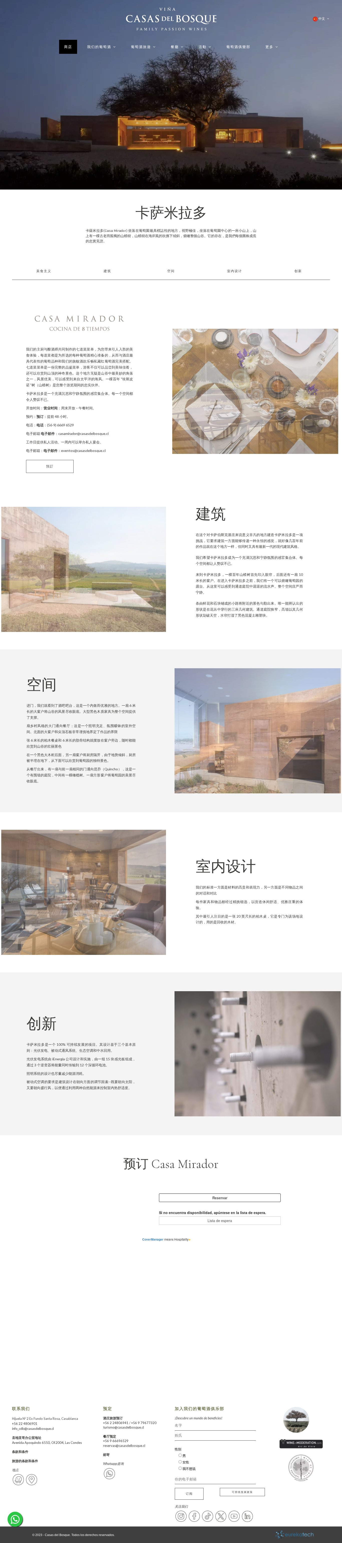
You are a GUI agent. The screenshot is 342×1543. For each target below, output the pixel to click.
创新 (298, 271)
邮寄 (106, 1455)
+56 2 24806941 (115, 1423)
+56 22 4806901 (24, 1424)
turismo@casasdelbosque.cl (123, 1427)
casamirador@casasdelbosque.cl (83, 433)
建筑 (107, 271)
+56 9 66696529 (115, 1441)
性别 (178, 1449)
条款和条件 (20, 1452)
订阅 (189, 1493)
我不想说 (189, 1469)
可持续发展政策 (242, 1491)
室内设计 (234, 271)
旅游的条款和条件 (25, 1461)
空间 (171, 271)
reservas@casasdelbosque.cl (124, 1446)
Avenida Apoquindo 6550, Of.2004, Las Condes (47, 1443)
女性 (185, 1462)
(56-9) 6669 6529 (60, 425)
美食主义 (43, 271)
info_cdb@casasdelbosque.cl (33, 1429)
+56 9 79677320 (143, 1423)
